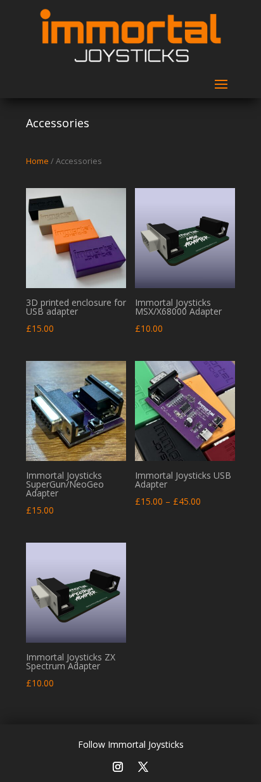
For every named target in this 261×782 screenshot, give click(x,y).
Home (37, 161)
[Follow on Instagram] (118, 765)
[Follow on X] (143, 764)
